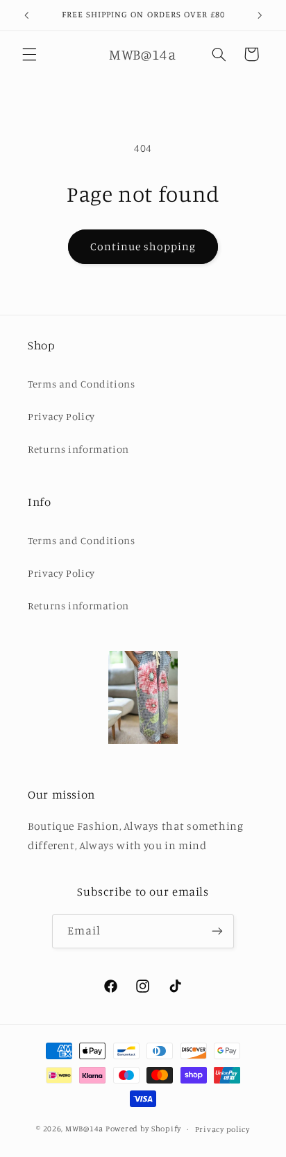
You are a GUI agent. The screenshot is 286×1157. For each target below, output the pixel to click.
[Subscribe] (217, 931)
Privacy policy (222, 1129)
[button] (29, 54)
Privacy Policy (61, 416)
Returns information (78, 449)
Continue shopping (143, 246)
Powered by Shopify (143, 1128)
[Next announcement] (259, 15)
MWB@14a (84, 1128)
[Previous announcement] (26, 15)
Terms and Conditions (81, 384)
